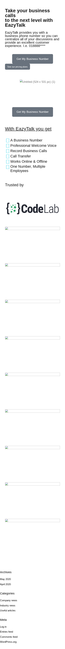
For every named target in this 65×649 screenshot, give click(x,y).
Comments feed (9, 636)
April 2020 (5, 584)
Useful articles (8, 610)
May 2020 (5, 579)
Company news (8, 600)
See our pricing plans (17, 67)
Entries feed (6, 631)
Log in (3, 626)
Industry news (7, 605)
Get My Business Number (32, 59)
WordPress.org (8, 641)
